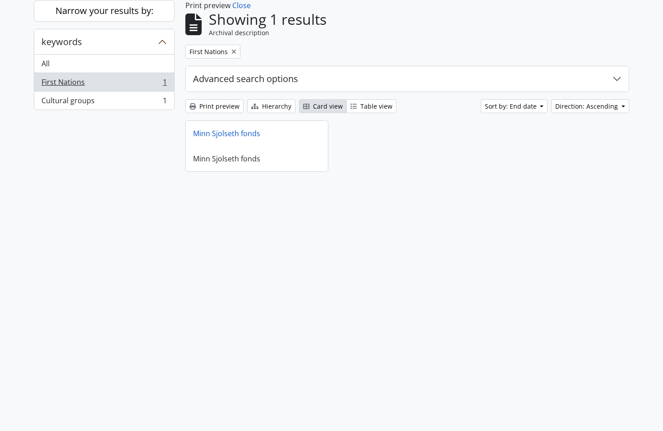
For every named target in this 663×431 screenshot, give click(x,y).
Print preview (218, 106)
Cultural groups (104, 103)
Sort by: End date (512, 106)
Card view (327, 106)
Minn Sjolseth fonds (226, 133)
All (45, 64)
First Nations (104, 84)
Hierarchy (275, 106)
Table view (375, 106)
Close (241, 5)
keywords (61, 42)
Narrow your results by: (104, 11)
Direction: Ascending (587, 106)
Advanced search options (245, 79)
